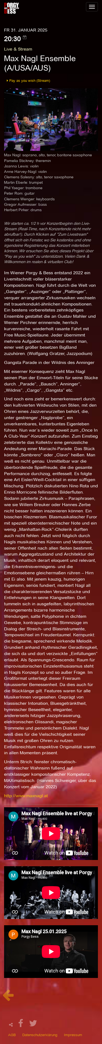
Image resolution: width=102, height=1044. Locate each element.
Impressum (73, 1035)
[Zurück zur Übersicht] (8, 998)
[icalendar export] (25, 37)
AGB (12, 1035)
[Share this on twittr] (33, 1024)
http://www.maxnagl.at (26, 795)
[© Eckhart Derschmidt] (51, 119)
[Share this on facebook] (21, 1024)
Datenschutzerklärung (39, 1035)
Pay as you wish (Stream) (29, 80)
